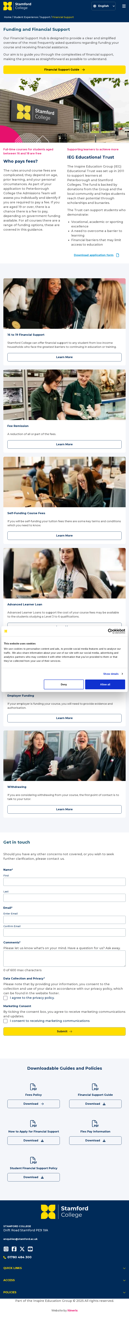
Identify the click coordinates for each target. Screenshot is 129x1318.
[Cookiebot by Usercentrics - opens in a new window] (110, 631)
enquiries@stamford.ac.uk (20, 1239)
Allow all (105, 684)
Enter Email (10, 913)
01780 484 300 (19, 1257)
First (6, 875)
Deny (64, 684)
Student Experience (26, 17)
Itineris (73, 1310)
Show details (111, 673)
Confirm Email (11, 926)
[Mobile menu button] (124, 6)
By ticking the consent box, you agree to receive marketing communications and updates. (64, 1014)
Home (7, 17)
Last (6, 891)
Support (45, 17)
